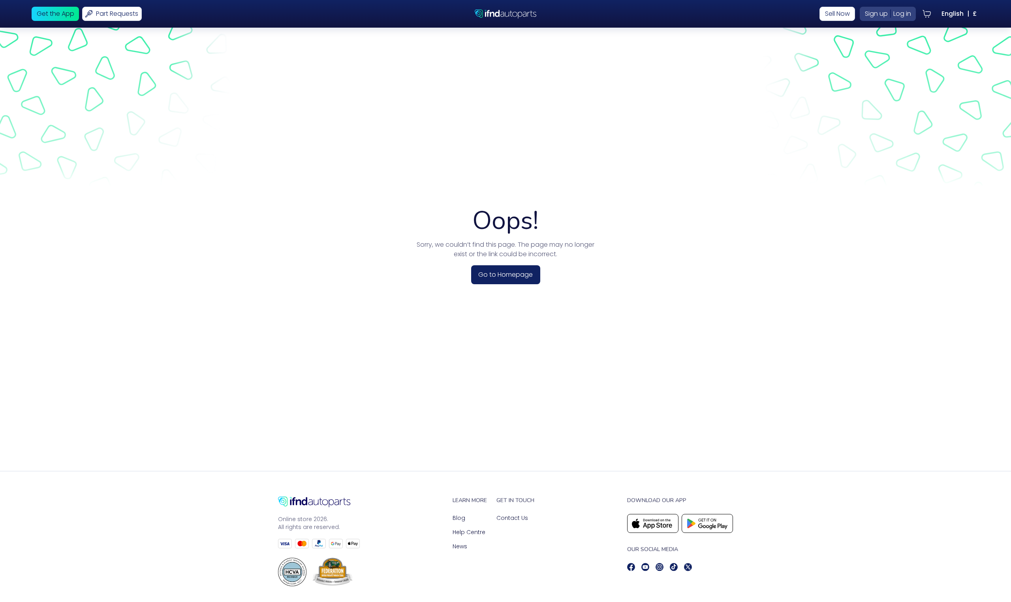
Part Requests (117, 13)
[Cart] (927, 14)
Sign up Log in (888, 13)
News (460, 546)
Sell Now (837, 13)
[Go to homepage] (319, 502)
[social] (631, 567)
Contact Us (512, 518)
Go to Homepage (505, 274)
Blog (459, 518)
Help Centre (469, 532)
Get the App (55, 13)
